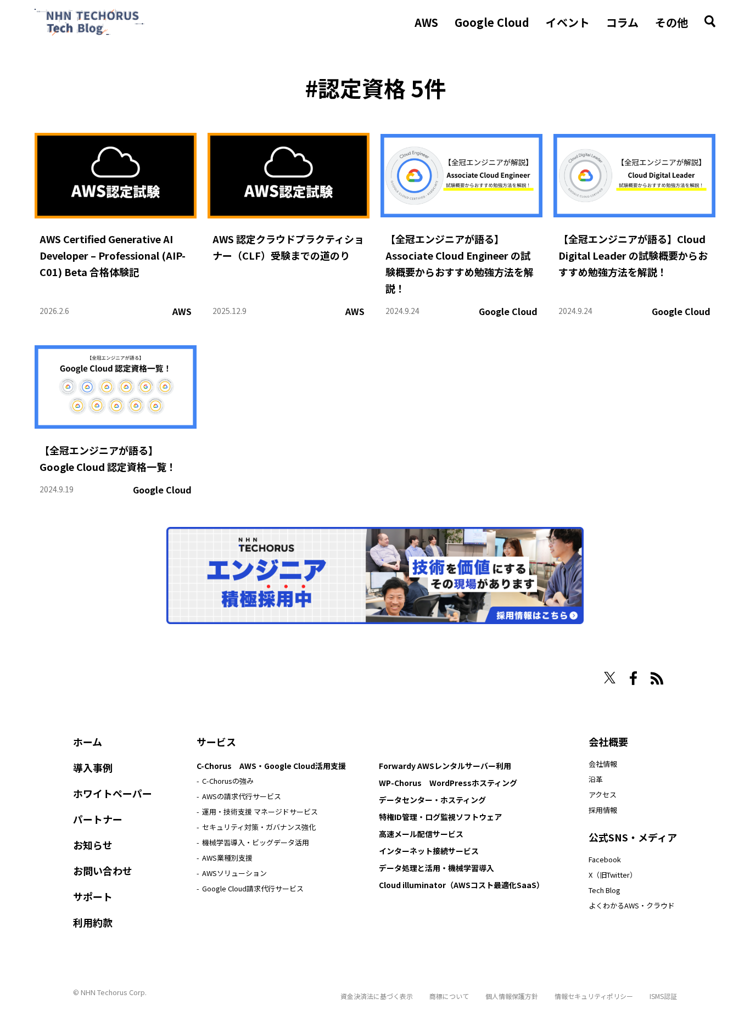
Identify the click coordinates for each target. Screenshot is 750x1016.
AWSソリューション (234, 873)
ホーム (87, 741)
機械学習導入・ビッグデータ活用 (255, 842)
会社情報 (603, 764)
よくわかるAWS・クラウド (632, 905)
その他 (671, 22)
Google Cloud (492, 22)
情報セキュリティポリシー (594, 996)
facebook (633, 678)
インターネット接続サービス (429, 850)
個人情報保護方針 (511, 996)
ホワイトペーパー (112, 793)
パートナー (97, 819)
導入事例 (93, 767)
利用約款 (93, 922)
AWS (426, 22)
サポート (93, 896)
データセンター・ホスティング (432, 799)
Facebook (605, 859)
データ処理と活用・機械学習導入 (436, 867)
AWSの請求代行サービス (241, 796)
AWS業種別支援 (227, 857)
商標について (449, 996)
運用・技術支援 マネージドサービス (260, 811)
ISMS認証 (663, 996)
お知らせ (93, 845)
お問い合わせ (102, 870)
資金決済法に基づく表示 (376, 996)
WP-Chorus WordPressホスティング (448, 782)
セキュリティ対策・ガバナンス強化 (259, 827)
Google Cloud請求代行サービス (253, 888)
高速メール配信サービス (421, 833)
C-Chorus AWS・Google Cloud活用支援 (271, 765)
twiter (609, 677)
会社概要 (608, 741)
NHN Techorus (111, 674)
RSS (657, 678)
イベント (568, 22)
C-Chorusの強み (228, 781)
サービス (216, 741)
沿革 (596, 779)
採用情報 (603, 810)
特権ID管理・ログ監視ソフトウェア (440, 816)
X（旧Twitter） (613, 874)
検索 (709, 21)
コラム (622, 22)
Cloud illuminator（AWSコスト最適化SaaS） (461, 884)
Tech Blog (604, 890)
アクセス (603, 794)
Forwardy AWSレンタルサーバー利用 (445, 765)
